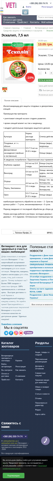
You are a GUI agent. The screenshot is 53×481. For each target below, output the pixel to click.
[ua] (2, 11)
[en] (2, 14)
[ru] (2, 8)
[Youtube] (21, 333)
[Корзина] (25, 12)
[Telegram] (6, 333)
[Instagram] (16, 333)
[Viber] (28, 333)
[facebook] (11, 333)
